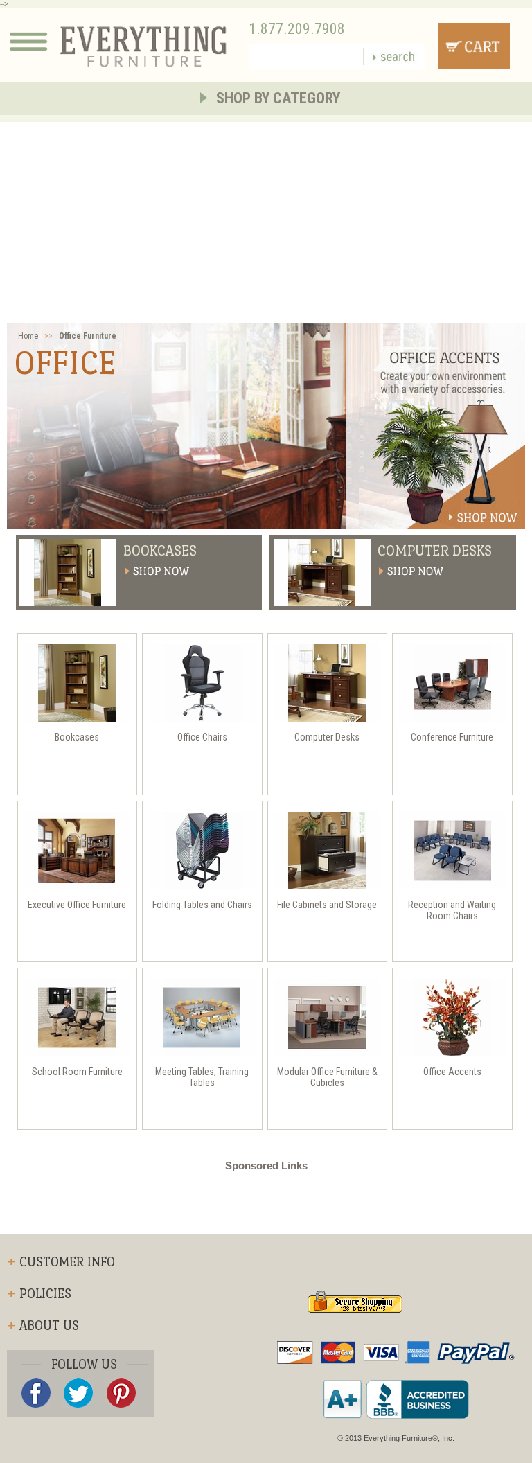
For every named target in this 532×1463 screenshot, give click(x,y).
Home (28, 336)
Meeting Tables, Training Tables (202, 1077)
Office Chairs (202, 737)
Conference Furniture (452, 737)
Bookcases (160, 550)
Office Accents (452, 1071)
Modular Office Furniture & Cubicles (327, 1077)
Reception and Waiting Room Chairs (452, 910)
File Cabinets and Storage (327, 904)
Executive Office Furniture (77, 904)
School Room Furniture (77, 1071)
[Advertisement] (266, 219)
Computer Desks (435, 550)
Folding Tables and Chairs (202, 904)
